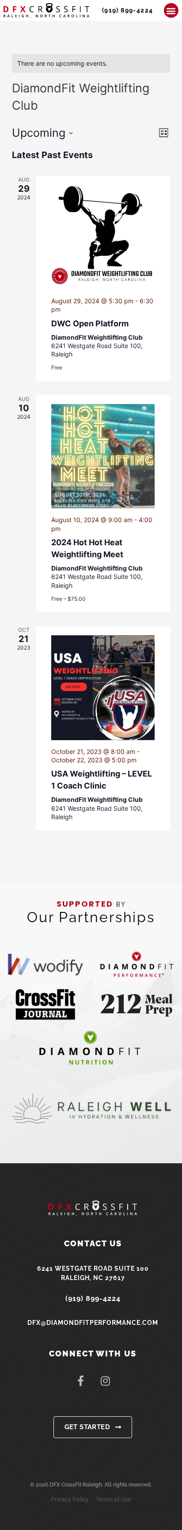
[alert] (91, 63)
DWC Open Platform (90, 323)
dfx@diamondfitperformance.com (92, 1322)
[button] (171, 10)
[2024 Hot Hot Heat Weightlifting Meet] (103, 456)
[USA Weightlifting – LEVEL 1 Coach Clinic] (103, 687)
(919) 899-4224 (93, 1298)
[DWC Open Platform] (103, 237)
